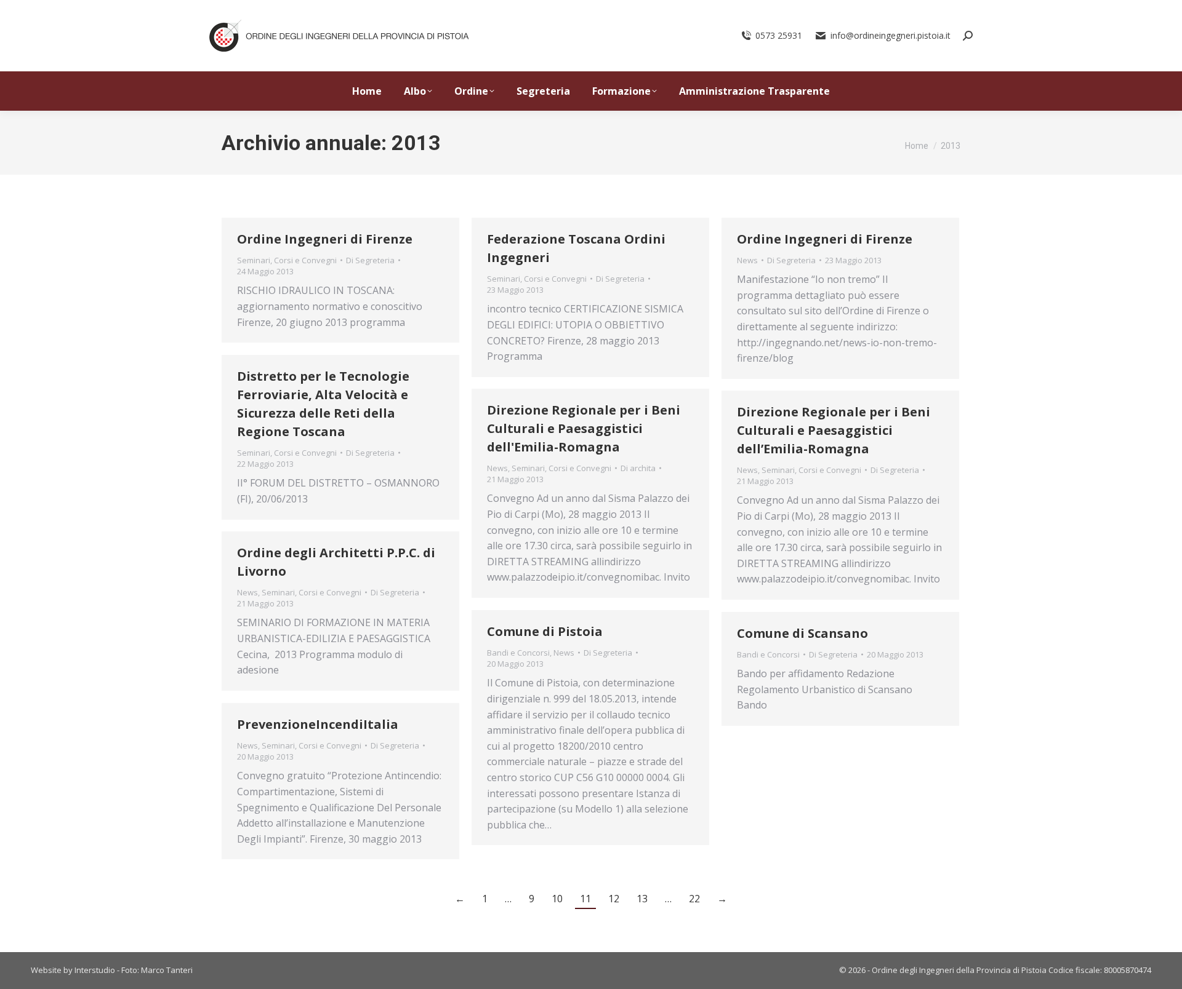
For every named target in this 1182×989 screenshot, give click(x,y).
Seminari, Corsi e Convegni (287, 260)
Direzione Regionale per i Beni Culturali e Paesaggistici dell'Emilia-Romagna (583, 428)
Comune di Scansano (802, 633)
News (747, 260)
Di (370, 260)
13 (642, 898)
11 (585, 898)
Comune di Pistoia (545, 631)
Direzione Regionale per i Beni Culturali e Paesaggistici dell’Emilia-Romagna (833, 430)
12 (613, 898)
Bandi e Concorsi (518, 652)
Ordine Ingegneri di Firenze (324, 239)
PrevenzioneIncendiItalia (317, 724)
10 (557, 898)
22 (694, 898)
